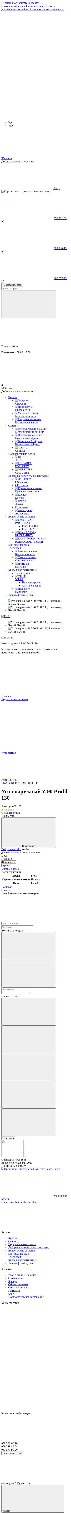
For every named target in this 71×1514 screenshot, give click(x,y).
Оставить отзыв (10, 812)
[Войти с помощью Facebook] (28, 946)
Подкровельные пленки (22, 453)
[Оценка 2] (28, 1039)
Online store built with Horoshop (19, 1202)
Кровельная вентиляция (22, 569)
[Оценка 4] (28, 1095)
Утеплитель (15, 547)
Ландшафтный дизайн (21, 595)
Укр (10, 125)
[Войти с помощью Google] (28, 974)
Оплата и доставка (19, 1287)
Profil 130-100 (30, 525)
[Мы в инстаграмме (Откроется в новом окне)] (27, 89)
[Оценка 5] (28, 1122)
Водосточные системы (21, 516)
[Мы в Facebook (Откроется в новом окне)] (27, 36)
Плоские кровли (31, 582)
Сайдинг (13, 425)
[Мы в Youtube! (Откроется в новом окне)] (27, 62)
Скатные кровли (32, 585)
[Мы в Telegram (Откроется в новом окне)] (27, 116)
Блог (26, 9)
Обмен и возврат (35, 6)
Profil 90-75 (28, 529)
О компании (8, 6)
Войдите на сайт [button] (11, 849)
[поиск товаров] (28, 304)
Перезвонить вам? (12, 285)
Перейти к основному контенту (20, 2)
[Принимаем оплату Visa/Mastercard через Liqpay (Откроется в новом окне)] (30, 1168)
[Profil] (5, 616)
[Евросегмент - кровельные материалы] (12, 1156)
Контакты (17, 9)
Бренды (20, 6)
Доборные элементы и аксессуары (28, 475)
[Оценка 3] (28, 1067)
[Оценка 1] (28, 1011)
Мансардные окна (18, 544)
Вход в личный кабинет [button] (22, 1274)
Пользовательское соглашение (46, 9)
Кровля (12, 397)
